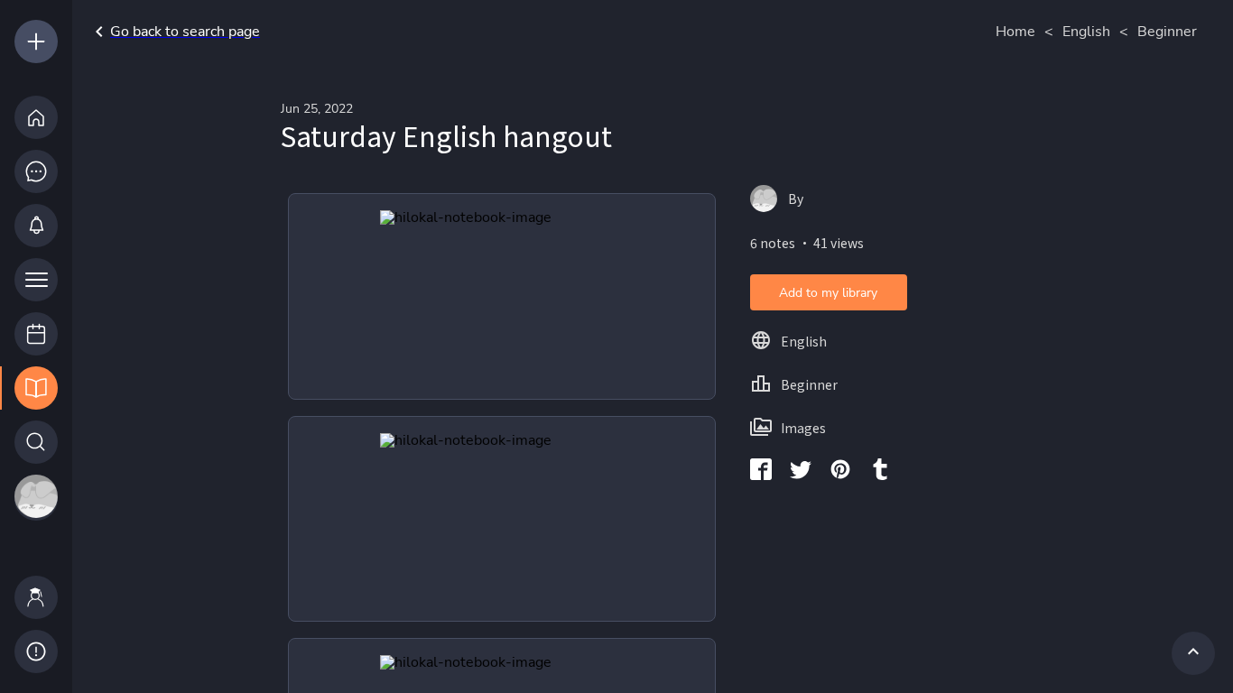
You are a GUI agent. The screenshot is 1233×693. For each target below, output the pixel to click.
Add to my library (828, 292)
